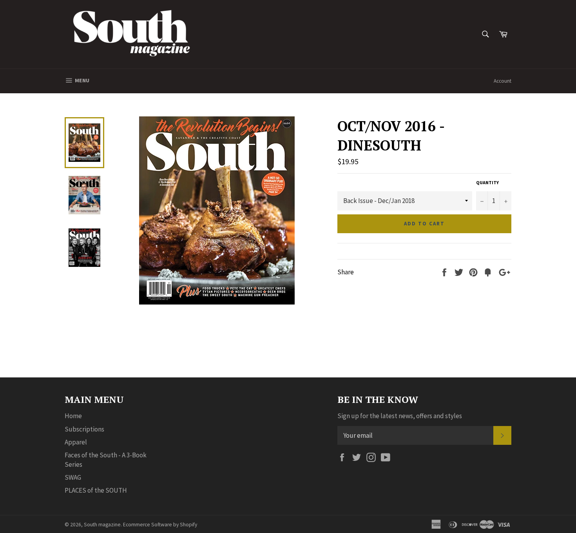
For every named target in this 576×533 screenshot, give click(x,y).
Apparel (76, 442)
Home (73, 416)
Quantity (487, 182)
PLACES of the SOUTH (96, 490)
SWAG (73, 477)
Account (502, 81)
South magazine (102, 524)
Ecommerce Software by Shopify (160, 524)
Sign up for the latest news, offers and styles (399, 416)
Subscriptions (84, 429)
